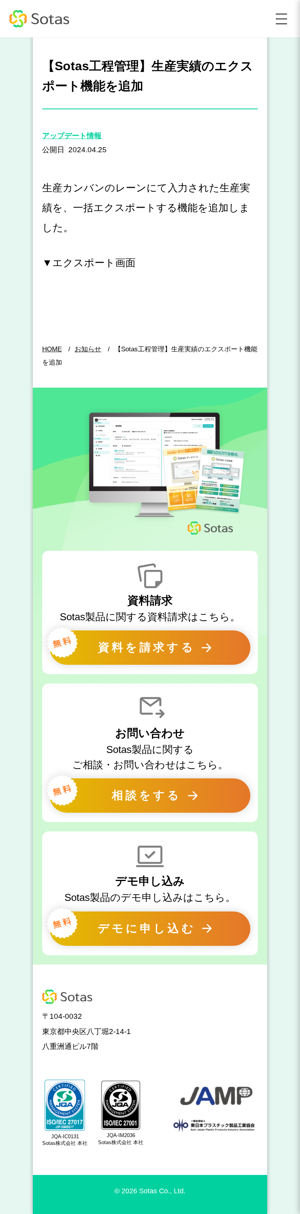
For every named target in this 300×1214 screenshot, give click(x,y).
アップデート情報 (72, 136)
